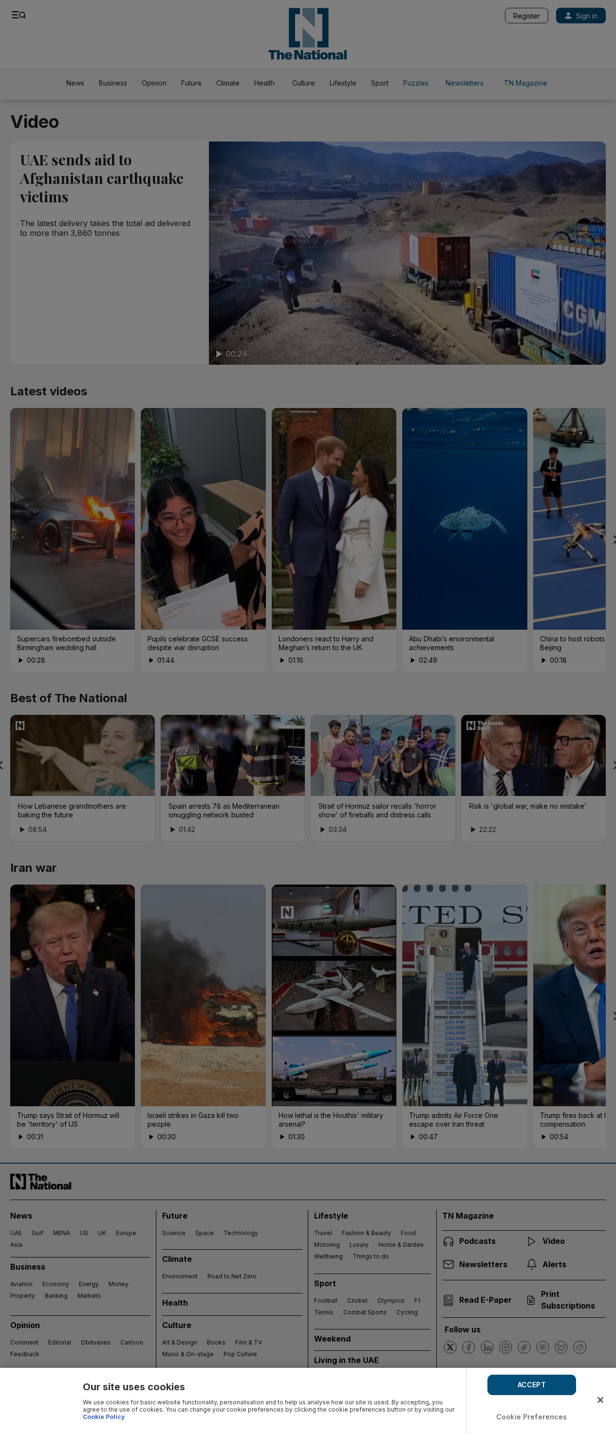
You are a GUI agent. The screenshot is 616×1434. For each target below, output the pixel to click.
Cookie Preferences (531, 1417)
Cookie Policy (104, 1416)
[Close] (600, 1400)
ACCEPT (532, 1385)
